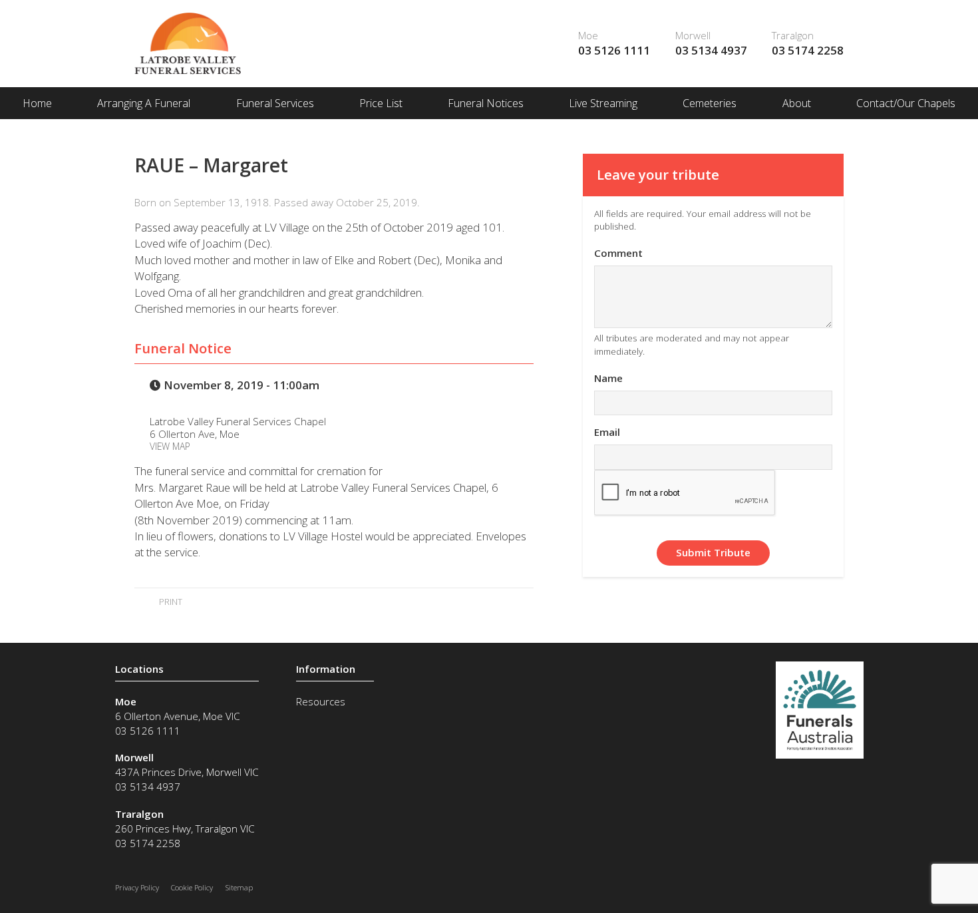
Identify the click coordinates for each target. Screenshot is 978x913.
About (796, 103)
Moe (588, 35)
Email (607, 432)
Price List (381, 103)
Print (169, 602)
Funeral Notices (486, 103)
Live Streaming (603, 103)
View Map (170, 446)
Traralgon (793, 35)
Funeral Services (275, 103)
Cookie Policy (192, 887)
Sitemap (239, 887)
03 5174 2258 (808, 50)
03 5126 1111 (614, 50)
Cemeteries (709, 103)
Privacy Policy (137, 887)
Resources (320, 701)
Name (608, 378)
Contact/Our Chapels (905, 103)
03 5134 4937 (711, 50)
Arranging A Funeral (143, 103)
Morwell (693, 35)
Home (37, 103)
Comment (618, 253)
